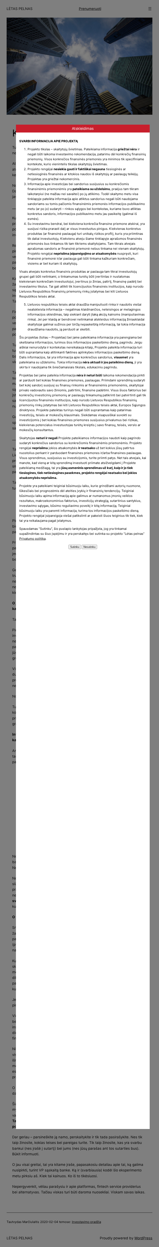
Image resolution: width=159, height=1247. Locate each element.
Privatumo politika (32, 539)
